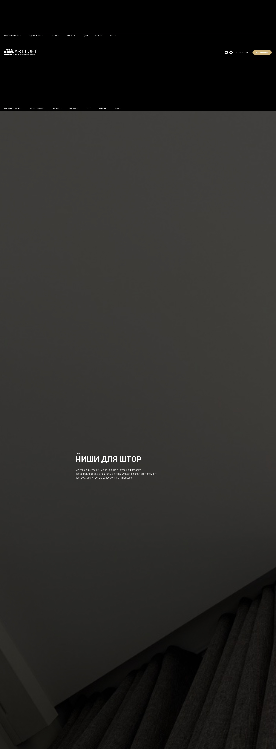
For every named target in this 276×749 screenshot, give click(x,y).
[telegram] (226, 52)
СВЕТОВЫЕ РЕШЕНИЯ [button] (12, 108)
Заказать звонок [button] (262, 52)
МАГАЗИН (102, 108)
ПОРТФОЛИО (74, 108)
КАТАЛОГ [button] (56, 108)
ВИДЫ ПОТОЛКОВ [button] (37, 108)
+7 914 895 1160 (242, 52)
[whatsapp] (231, 52)
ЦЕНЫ (89, 108)
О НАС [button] (116, 108)
